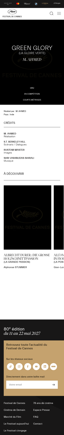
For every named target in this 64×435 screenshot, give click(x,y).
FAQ (35, 416)
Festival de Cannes (14, 403)
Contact (37, 423)
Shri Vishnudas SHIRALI (19, 158)
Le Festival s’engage (15, 430)
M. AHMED (10, 133)
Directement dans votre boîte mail (25, 376)
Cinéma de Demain (14, 410)
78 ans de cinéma (43, 403)
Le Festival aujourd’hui (16, 423)
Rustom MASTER (14, 149)
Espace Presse (41, 410)
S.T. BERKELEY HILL (14, 141)
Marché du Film (12, 416)
